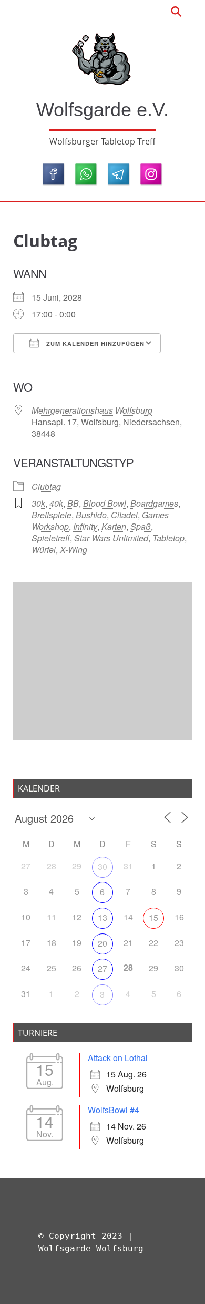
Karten (113, 526)
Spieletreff (51, 538)
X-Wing (73, 549)
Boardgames (154, 503)
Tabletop (168, 538)
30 (102, 866)
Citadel (124, 515)
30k (38, 503)
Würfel (44, 549)
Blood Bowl (104, 503)
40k (56, 503)
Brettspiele (51, 515)
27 (102, 968)
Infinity (85, 526)
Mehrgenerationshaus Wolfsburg (92, 410)
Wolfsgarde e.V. (102, 109)
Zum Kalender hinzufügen (94, 343)
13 (102, 917)
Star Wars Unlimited (111, 538)
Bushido (91, 515)
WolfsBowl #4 (113, 1110)
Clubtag (46, 486)
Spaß (140, 526)
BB (73, 503)
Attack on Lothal (118, 1058)
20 (102, 943)
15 (153, 917)
